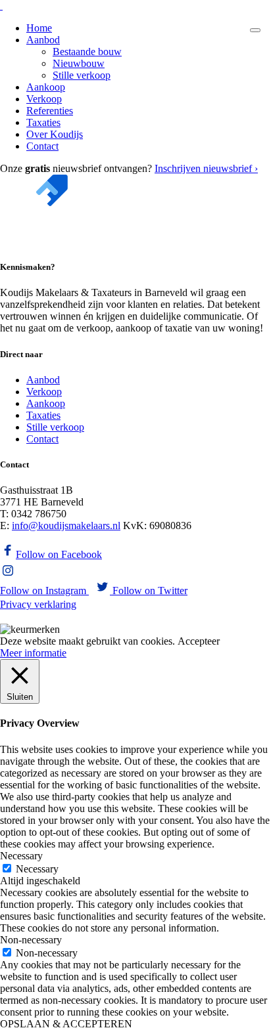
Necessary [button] (21, 855)
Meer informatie (33, 652)
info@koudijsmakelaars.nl (66, 525)
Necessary (37, 868)
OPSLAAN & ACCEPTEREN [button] (66, 1023)
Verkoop (44, 98)
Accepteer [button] (199, 641)
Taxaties (43, 122)
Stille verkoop (82, 75)
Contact (42, 146)
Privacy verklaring (38, 604)
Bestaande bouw (87, 51)
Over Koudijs (54, 134)
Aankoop (45, 87)
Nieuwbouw (79, 63)
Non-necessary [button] (31, 939)
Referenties (49, 110)
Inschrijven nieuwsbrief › (206, 168)
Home (39, 27)
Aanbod (43, 39)
